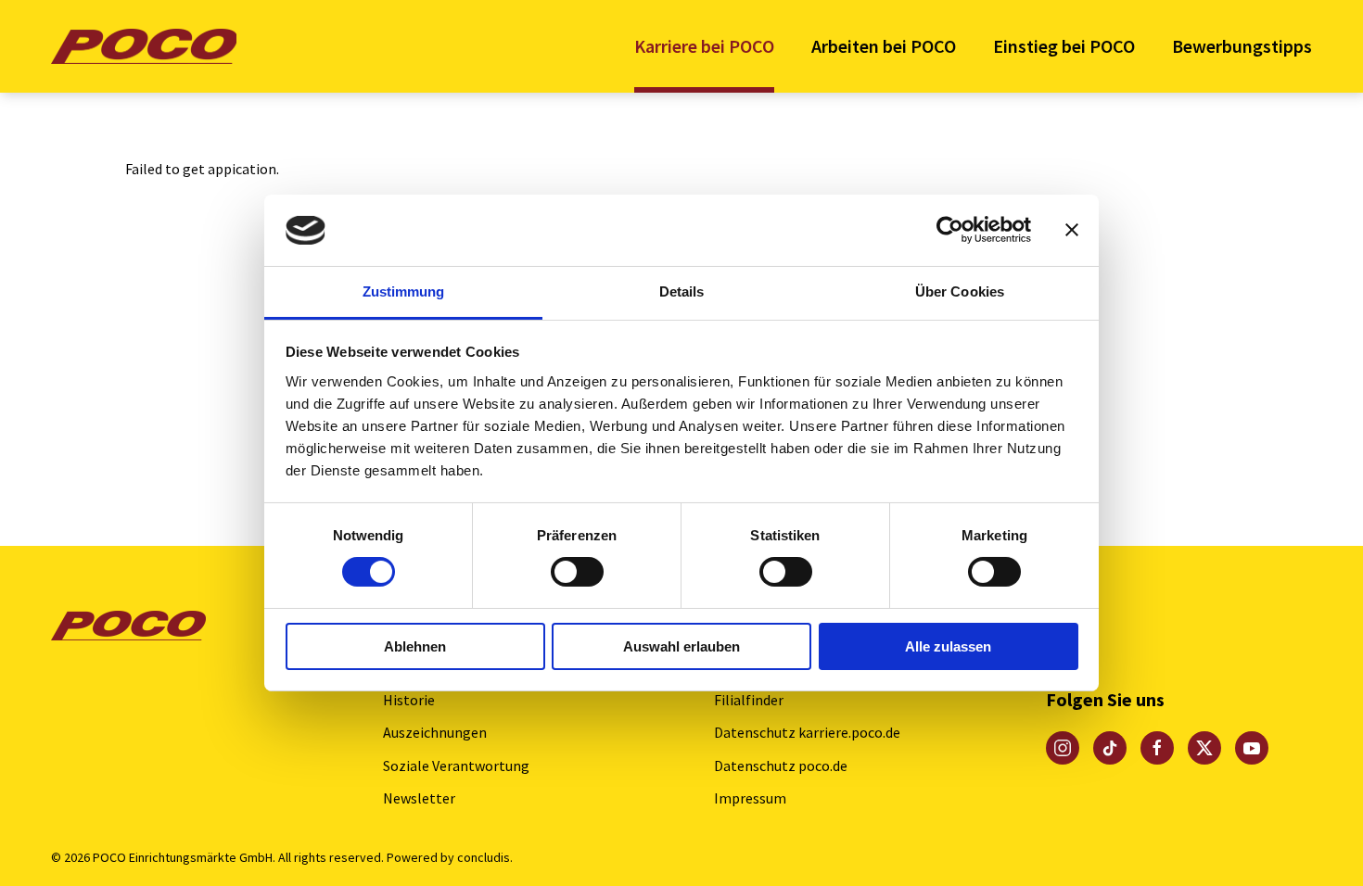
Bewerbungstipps (1242, 45)
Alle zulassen (948, 646)
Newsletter (419, 798)
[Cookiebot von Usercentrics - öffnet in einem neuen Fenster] (950, 230)
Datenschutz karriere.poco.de (807, 732)
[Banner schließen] (1071, 229)
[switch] (577, 572)
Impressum (750, 798)
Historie (409, 699)
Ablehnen (415, 646)
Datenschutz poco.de (780, 765)
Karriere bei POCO (704, 45)
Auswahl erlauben (681, 646)
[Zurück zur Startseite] (143, 46)
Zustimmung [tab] (404, 291)
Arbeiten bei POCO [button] (883, 45)
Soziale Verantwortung (456, 765)
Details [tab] (682, 291)
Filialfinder (748, 699)
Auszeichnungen (435, 732)
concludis (483, 857)
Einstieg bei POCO (1064, 45)
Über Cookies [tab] (959, 291)
